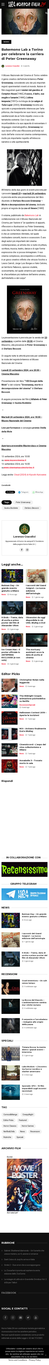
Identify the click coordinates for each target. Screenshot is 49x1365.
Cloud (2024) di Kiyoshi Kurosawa (30, 474)
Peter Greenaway (23, 502)
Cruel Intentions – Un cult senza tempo (34, 982)
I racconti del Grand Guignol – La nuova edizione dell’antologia (36, 589)
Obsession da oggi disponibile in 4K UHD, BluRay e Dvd (35, 620)
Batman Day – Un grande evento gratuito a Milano (10, 588)
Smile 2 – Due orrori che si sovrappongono (22, 1265)
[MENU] (2, 4)
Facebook (8, 1292)
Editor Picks (8, 1120)
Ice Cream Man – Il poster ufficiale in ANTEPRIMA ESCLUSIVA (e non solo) (10, 654)
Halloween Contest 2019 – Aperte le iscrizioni (32, 714)
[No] (45, 1355)
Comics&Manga (10, 1114)
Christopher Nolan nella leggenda (31, 681)
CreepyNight (28, 1114)
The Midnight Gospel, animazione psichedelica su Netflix (32, 698)
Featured (23, 1120)
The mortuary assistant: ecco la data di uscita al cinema (35, 653)
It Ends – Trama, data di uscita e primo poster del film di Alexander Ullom (12, 621)
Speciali (32, 705)
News (6, 42)
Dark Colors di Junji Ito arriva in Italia (19, 1259)
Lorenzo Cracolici (12, 66)
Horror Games (28, 1126)
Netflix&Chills (9, 1131)
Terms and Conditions (17, 1360)
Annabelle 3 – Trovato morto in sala (30, 761)
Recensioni (23, 705)
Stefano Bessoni (32, 508)
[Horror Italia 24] (26, 8)
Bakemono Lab (31, 215)
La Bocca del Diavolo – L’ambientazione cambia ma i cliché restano (34, 1002)
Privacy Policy (35, 1360)
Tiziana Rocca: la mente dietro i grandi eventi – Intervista (34, 1049)
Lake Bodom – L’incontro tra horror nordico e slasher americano (34, 1069)
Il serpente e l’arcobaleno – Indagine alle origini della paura (35, 1021)
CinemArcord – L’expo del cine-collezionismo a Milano (32, 747)
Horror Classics (10, 1126)
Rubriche (7, 1137)
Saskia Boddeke (11, 508)
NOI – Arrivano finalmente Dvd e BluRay (32, 730)
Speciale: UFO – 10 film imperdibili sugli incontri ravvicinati (34, 1088)
